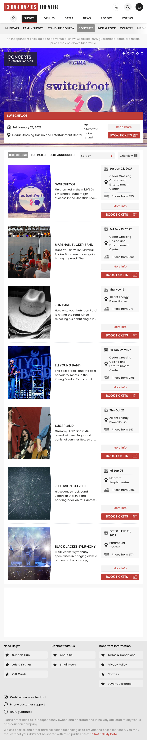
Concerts (85, 28)
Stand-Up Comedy (61, 28)
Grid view (126, 156)
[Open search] (128, 7)
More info (120, 206)
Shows (29, 18)
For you (128, 18)
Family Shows (33, 28)
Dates (69, 18)
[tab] (123, 53)
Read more (124, 127)
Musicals (12, 28)
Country (126, 28)
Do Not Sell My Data (103, 734)
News (87, 18)
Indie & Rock (107, 28)
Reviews (107, 18)
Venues (49, 18)
